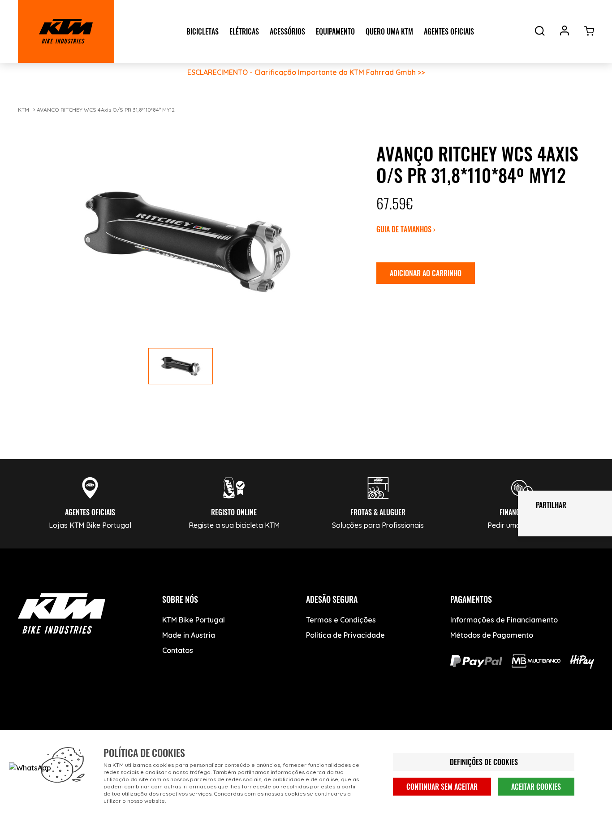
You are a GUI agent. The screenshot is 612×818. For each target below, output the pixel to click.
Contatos (177, 650)
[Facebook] (30, 728)
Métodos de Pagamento (491, 635)
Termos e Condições (341, 619)
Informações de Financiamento (504, 619)
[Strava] (164, 728)
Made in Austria (188, 635)
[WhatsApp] (131, 728)
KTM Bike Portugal (193, 619)
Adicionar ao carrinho (425, 273)
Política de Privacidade (345, 635)
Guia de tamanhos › (405, 229)
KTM (23, 109)
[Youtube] (64, 728)
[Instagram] (97, 728)
